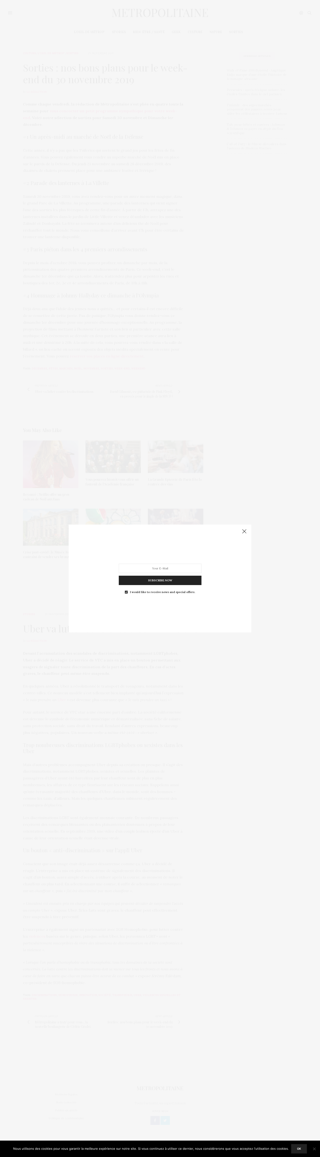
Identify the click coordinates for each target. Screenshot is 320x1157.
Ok (299, 1148)
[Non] (314, 1148)
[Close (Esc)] (244, 531)
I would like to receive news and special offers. (162, 592)
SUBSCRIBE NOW (160, 580)
